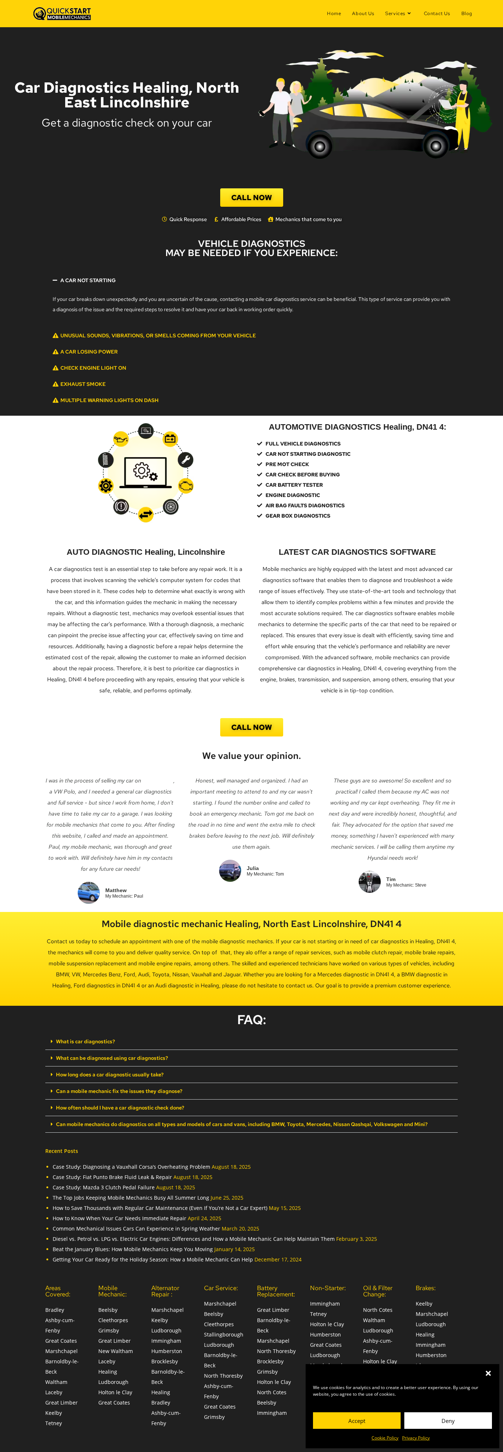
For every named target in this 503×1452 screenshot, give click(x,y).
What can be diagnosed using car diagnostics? (112, 1058)
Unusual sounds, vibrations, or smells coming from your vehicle (158, 335)
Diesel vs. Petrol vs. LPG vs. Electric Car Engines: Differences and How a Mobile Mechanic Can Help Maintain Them (194, 1238)
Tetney (53, 1423)
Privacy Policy (416, 1438)
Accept (356, 1420)
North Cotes (271, 1392)
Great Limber (61, 1402)
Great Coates (61, 1340)
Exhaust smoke (83, 384)
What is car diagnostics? (85, 1041)
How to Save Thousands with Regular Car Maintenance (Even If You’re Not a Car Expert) (160, 1207)
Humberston (166, 1351)
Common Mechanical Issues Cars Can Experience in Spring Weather (136, 1228)
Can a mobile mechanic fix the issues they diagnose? (119, 1091)
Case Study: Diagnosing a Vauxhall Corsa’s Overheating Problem (131, 1166)
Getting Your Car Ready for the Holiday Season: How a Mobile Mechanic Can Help (153, 1259)
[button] (488, 1373)
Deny (448, 1420)
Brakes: (426, 1288)
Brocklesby (164, 1361)
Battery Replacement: (276, 1291)
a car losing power (89, 351)
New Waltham (115, 1351)
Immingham (166, 1340)
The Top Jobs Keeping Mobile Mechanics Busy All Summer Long (131, 1197)
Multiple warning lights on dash (109, 400)
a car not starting (88, 280)
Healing (107, 1371)
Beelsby (107, 1309)
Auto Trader (158, 780)
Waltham (56, 1381)
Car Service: (221, 1288)
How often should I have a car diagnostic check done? (120, 1107)
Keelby (53, 1412)
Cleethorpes (113, 1320)
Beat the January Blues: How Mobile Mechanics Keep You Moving (133, 1249)
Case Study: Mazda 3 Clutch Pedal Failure (104, 1187)
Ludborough (113, 1381)
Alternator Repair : (165, 1291)
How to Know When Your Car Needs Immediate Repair (119, 1218)
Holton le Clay (115, 1392)
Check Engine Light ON (93, 368)
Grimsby (108, 1330)
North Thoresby (223, 1375)
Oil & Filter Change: (378, 1291)
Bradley (54, 1309)
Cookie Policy (385, 1438)
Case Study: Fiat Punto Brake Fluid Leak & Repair (112, 1177)
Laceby (53, 1392)
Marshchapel (61, 1351)
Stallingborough (223, 1334)
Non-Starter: (328, 1288)
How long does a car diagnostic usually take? (109, 1074)
